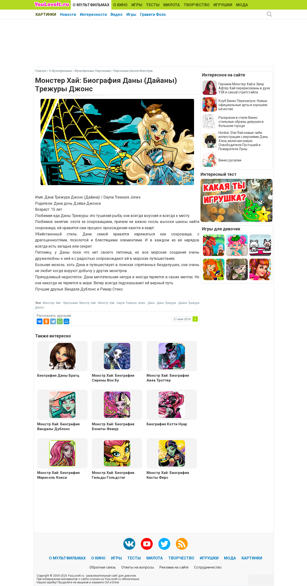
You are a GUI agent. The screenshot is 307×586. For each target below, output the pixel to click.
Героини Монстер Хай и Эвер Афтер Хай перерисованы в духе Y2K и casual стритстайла (244, 88)
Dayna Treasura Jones (131, 303)
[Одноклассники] (46, 321)
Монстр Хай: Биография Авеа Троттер (168, 377)
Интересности (93, 14)
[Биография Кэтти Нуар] (172, 404)
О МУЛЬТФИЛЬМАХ (91, 5)
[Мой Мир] (66, 321)
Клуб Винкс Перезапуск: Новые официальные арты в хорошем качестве (242, 105)
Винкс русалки (229, 160)
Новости (68, 14)
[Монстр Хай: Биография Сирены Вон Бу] (117, 355)
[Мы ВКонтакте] (129, 544)
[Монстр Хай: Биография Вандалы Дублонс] (62, 404)
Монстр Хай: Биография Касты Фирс (168, 475)
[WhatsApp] (60, 321)
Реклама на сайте (174, 567)
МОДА (242, 5)
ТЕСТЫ (152, 5)
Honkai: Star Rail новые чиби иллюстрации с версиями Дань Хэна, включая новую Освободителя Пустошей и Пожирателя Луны (243, 141)
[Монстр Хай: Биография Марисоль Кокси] (62, 453)
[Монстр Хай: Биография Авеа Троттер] (172, 355)
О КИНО (120, 5)
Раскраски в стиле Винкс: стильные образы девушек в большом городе (241, 122)
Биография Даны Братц (58, 375)
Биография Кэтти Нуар (167, 424)
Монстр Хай (106, 303)
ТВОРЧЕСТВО (197, 5)
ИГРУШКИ (222, 5)
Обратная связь (102, 567)
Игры (131, 14)
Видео (117, 14)
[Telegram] (53, 321)
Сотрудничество (208, 567)
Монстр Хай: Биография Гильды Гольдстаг (113, 475)
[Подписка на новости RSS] (182, 544)
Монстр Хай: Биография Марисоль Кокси (58, 475)
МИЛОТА (171, 5)
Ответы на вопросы (137, 567)
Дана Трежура (166, 303)
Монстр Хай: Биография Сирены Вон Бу (113, 377)
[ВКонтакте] (39, 321)
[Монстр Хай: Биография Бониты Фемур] (117, 404)
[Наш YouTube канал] (147, 544)
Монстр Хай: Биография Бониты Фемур (113, 426)
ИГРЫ (136, 5)
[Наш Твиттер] (164, 544)
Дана (151, 303)
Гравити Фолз (153, 14)
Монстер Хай (51, 303)
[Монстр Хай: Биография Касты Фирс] (172, 453)
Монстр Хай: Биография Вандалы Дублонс (58, 426)
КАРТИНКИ (45, 14)
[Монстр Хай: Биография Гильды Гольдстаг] (117, 453)
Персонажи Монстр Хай (79, 303)
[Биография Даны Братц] (62, 355)
